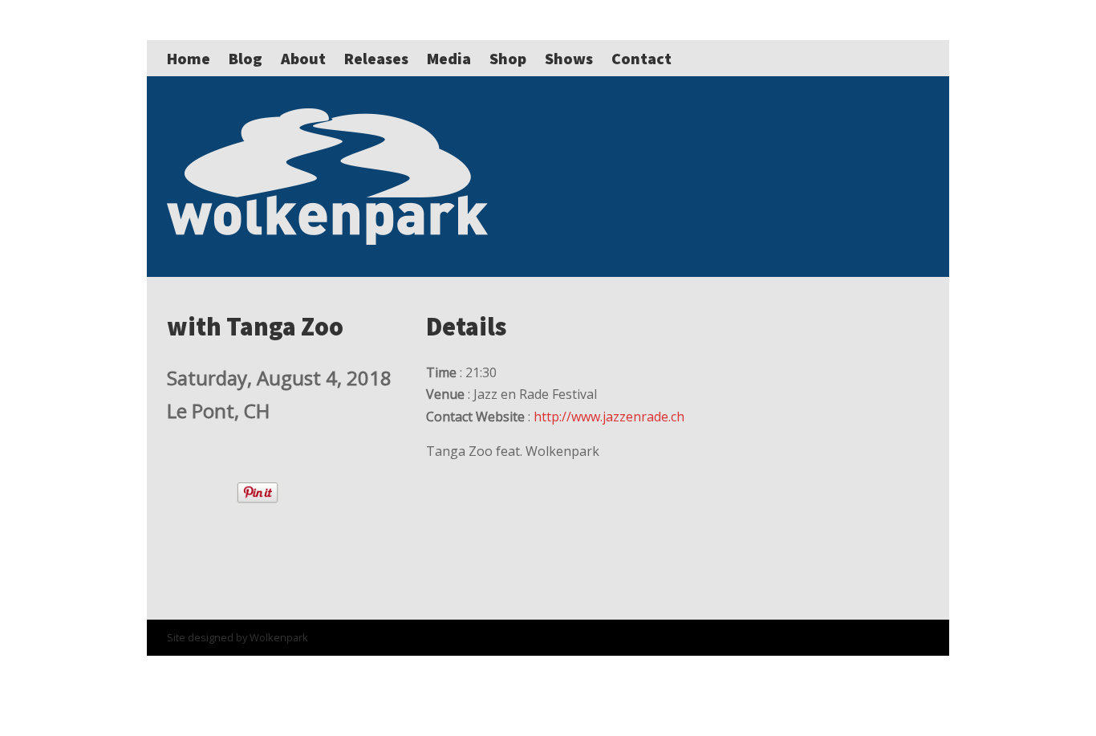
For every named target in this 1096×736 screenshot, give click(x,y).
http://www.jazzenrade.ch (609, 416)
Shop (507, 58)
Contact (641, 58)
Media (449, 58)
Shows (569, 58)
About (303, 58)
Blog (245, 58)
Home (188, 58)
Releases (376, 58)
